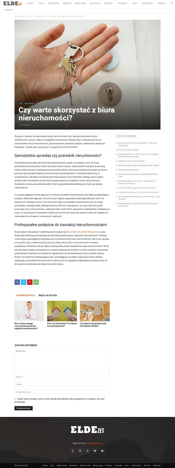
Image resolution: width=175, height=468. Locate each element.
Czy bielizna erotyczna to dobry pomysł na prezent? (138, 192)
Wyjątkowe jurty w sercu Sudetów (131, 161)
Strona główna (20, 16)
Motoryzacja (95, 3)
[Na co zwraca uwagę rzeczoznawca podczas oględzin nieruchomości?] (29, 311)
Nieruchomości (40, 16)
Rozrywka (122, 3)
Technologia (146, 3)
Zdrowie (161, 3)
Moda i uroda (80, 3)
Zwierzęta (9, 9)
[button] (171, 3)
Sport (134, 3)
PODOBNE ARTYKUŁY (25, 295)
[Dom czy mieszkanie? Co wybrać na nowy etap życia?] (62, 311)
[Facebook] (17, 282)
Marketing (67, 3)
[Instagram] (80, 451)
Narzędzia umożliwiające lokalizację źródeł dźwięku (138, 165)
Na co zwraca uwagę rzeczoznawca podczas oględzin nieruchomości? (26, 326)
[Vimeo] (95, 451)
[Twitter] (23, 282)
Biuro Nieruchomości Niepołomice (83, 232)
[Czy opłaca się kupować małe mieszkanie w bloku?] (95, 311)
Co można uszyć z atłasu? (128, 150)
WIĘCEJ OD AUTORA (48, 295)
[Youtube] (102, 451)
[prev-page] (16, 333)
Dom (40, 3)
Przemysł (108, 3)
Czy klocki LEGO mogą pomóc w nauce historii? (137, 188)
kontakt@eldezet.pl (94, 443)
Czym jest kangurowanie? (128, 170)
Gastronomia (53, 3)
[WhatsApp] (36, 282)
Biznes (30, 3)
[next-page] (20, 333)
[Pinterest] (30, 282)
